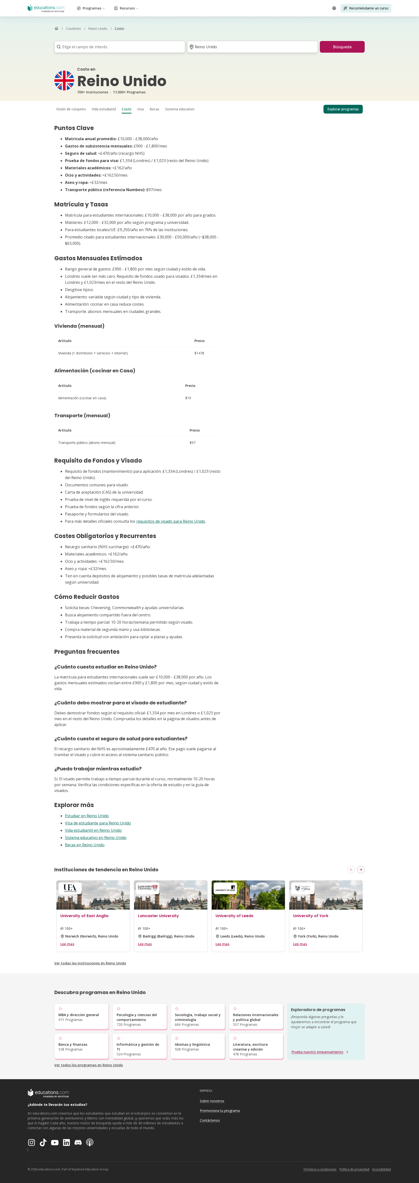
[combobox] (118, 46)
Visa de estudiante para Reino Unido (98, 823)
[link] (119, 28)
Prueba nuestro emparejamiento (317, 1052)
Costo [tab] (126, 109)
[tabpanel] (209, 486)
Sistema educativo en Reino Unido (96, 837)
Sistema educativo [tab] (179, 109)
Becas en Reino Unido (85, 845)
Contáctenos (210, 1120)
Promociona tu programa (220, 1110)
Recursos (127, 8)
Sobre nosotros (212, 1101)
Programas (92, 8)
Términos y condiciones (320, 1169)
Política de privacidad (354, 1169)
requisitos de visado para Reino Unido (170, 521)
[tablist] (209, 109)
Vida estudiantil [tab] (104, 109)
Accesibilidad (381, 1169)
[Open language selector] (334, 8)
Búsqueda (342, 46)
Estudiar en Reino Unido (87, 815)
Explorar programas (343, 109)
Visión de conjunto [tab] (71, 109)
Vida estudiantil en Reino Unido (93, 830)
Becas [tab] (154, 109)
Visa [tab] (140, 109)
